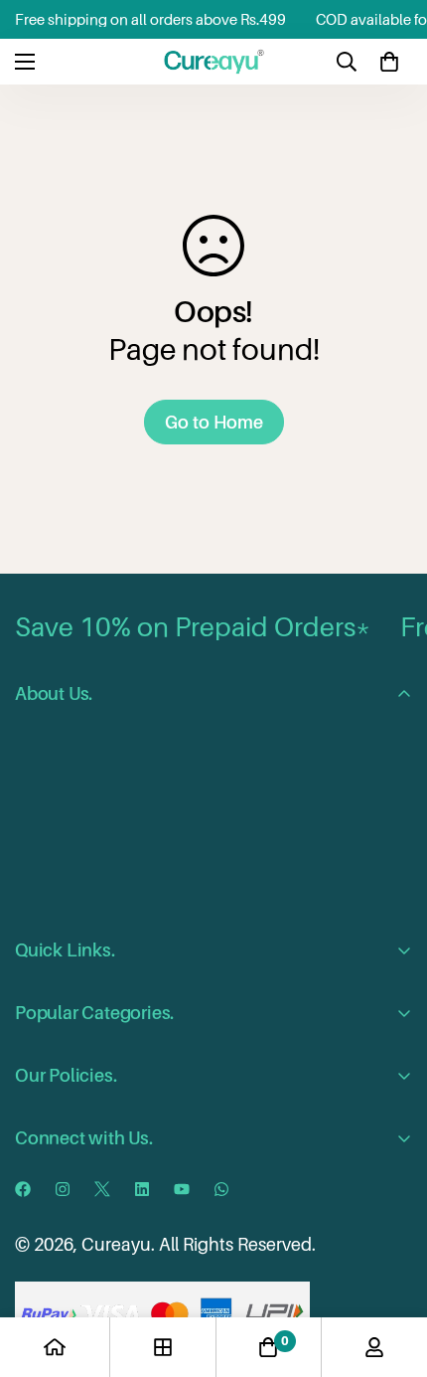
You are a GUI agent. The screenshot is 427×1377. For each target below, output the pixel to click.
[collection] (163, 1347)
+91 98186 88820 (127, 1215)
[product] (55, 1347)
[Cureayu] (214, 62)
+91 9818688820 (179, 1174)
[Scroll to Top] (391, 1271)
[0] (389, 62)
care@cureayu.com (149, 1255)
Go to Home (214, 422)
